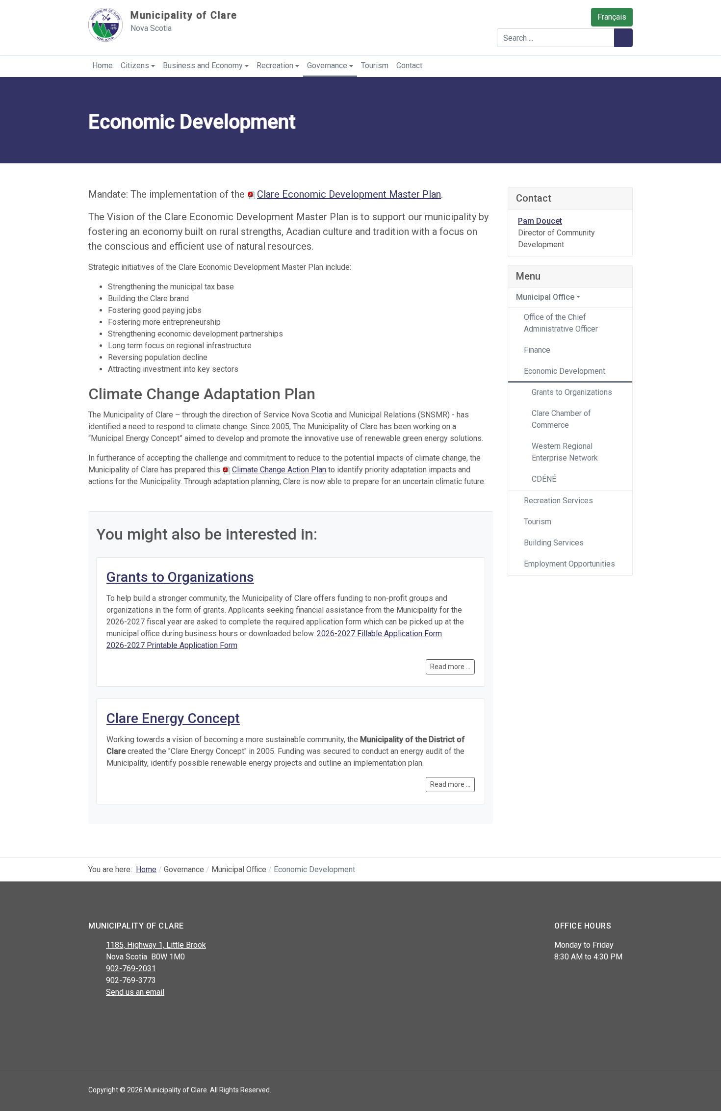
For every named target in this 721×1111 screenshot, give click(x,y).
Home (102, 65)
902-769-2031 (131, 968)
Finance (537, 350)
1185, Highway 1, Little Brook (156, 945)
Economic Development (564, 371)
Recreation (275, 65)
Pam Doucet (540, 221)
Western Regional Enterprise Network (565, 452)
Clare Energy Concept (173, 718)
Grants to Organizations (180, 577)
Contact (409, 65)
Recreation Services (558, 500)
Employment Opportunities (569, 563)
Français (611, 17)
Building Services (554, 542)
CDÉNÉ (544, 479)
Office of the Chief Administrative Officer (561, 323)
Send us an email (135, 992)
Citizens (135, 65)
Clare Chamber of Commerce (561, 419)
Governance (327, 65)
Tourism (374, 65)
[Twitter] (116, 1017)
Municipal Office (545, 297)
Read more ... (450, 667)
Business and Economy (203, 65)
